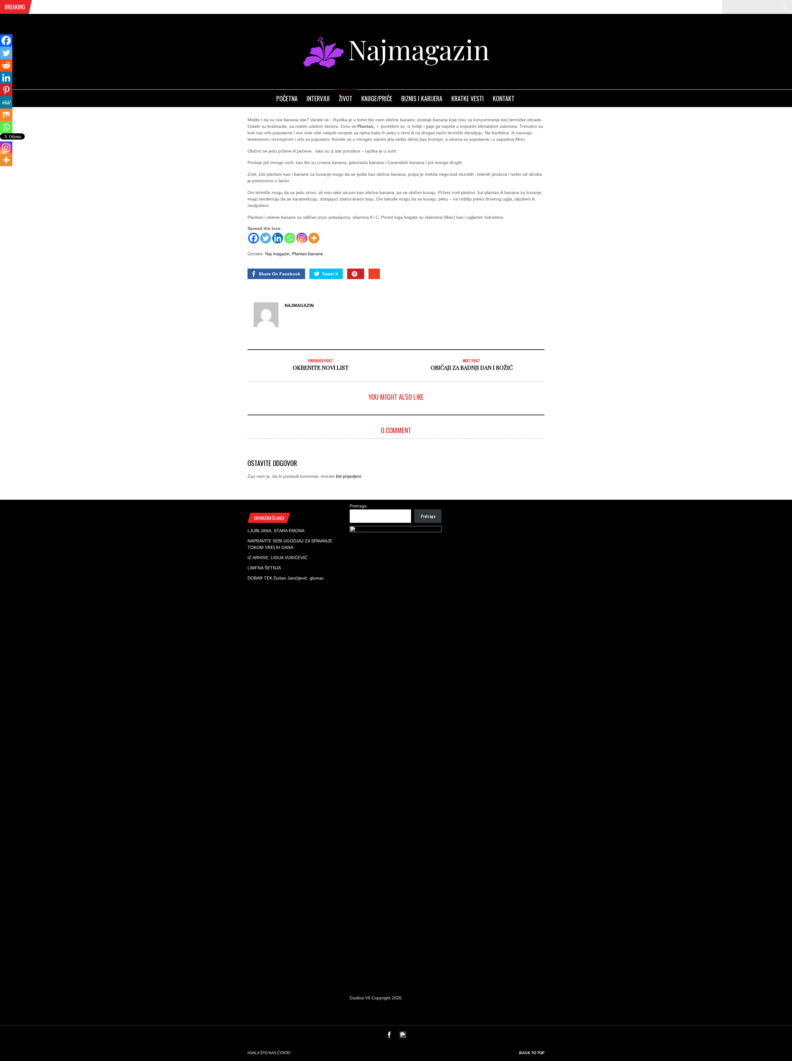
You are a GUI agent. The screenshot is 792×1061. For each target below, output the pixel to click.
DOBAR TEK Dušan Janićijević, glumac (286, 578)
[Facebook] (253, 238)
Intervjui (318, 98)
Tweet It (330, 273)
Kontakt (503, 98)
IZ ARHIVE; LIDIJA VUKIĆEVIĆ (278, 557)
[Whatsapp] (289, 238)
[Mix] (6, 115)
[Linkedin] (277, 238)
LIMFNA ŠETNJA (264, 567)
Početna (287, 98)
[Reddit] (6, 65)
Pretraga (358, 505)
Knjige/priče (376, 98)
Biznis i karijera (421, 98)
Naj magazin (277, 253)
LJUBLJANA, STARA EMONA (276, 530)
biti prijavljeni (348, 476)
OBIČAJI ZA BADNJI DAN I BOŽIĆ (472, 367)
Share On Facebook (279, 273)
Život (345, 98)
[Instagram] (301, 238)
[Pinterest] (6, 90)
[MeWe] (6, 102)
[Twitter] (265, 238)
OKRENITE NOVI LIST (321, 367)
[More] (313, 238)
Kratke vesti (467, 98)
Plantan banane (307, 253)
